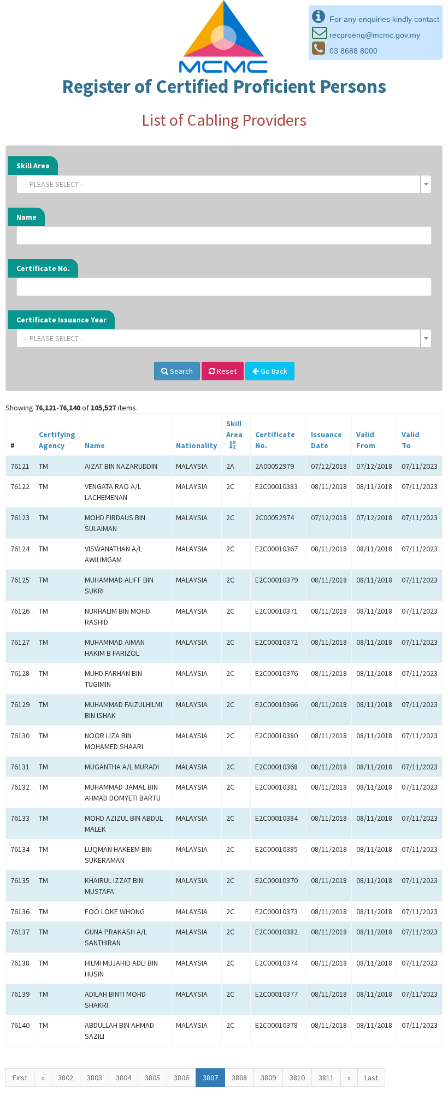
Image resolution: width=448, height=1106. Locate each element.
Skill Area (33, 165)
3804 (123, 1078)
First (20, 1078)
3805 (152, 1078)
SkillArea (234, 429)
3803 (94, 1078)
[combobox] (224, 184)
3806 (181, 1078)
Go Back (273, 371)
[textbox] (220, 184)
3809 (268, 1078)
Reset (226, 371)
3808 (239, 1078)
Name (26, 217)
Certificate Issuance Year (61, 320)
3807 (210, 1078)
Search (180, 371)
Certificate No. (43, 268)
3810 (297, 1078)
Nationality (196, 445)
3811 (326, 1078)
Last (371, 1078)
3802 (65, 1078)
